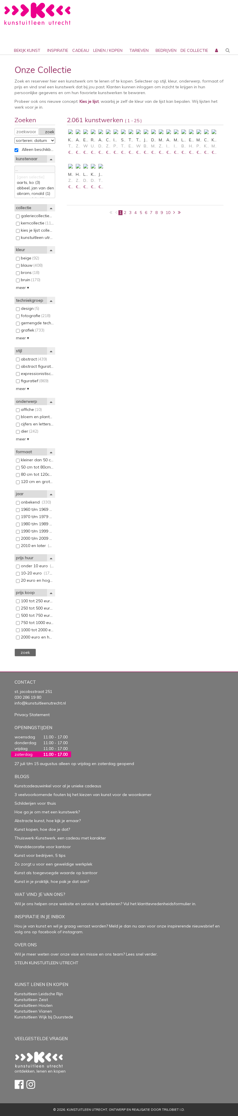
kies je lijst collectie (37, 230)
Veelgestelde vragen (41, 1038)
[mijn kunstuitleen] (216, 40)
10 (168, 212)
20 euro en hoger (37, 580)
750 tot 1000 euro (37, 622)
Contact (25, 682)
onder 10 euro (37, 565)
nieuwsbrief (202, 926)
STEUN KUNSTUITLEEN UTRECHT (46, 962)
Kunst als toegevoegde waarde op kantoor (56, 872)
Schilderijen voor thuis (35, 803)
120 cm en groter (37, 481)
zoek (49, 131)
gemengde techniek (37, 322)
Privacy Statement (32, 714)
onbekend (35, 502)
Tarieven (139, 50)
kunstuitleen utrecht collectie (37, 237)
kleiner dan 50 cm (37, 459)
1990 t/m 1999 (37, 531)
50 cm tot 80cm (37, 467)
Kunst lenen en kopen (41, 984)
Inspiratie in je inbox (40, 916)
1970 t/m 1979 (37, 516)
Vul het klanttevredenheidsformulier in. (159, 903)
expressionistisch (37, 373)
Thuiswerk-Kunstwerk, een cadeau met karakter (60, 838)
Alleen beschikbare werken (36, 149)
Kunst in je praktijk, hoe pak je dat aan (51, 881)
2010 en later (37, 545)
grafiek (32, 330)
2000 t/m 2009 (37, 538)
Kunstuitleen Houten (34, 1005)
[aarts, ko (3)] (34, 182)
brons (29, 272)
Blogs (22, 776)
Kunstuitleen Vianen (33, 1011)
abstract (33, 359)
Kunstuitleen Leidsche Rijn (39, 993)
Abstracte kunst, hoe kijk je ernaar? (48, 820)
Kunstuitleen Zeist (31, 999)
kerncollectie (37, 223)
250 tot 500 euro (37, 608)
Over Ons (26, 944)
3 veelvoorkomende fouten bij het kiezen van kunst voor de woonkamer (83, 794)
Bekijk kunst (27, 50)
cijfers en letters (37, 424)
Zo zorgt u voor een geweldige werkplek (53, 864)
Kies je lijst (89, 101)
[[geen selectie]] (34, 177)
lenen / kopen (107, 50)
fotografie (35, 315)
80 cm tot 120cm (37, 474)
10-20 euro (37, 573)
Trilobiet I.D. (173, 1110)
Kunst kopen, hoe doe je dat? (42, 829)
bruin (30, 279)
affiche (31, 409)
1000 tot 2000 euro (37, 629)
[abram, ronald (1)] (34, 193)
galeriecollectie (37, 215)
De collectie (194, 50)
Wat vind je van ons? (40, 894)
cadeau (80, 50)
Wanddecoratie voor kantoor (43, 846)
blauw (31, 265)
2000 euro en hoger (37, 637)
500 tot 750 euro (37, 615)
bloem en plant (37, 416)
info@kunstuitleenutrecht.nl (40, 703)
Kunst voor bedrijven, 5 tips (40, 855)
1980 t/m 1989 (37, 523)
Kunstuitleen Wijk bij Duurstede (44, 1017)
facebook (47, 931)
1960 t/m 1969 (37, 509)
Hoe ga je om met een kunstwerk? (47, 812)
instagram (72, 931)
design (29, 308)
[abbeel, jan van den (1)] (34, 188)
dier (29, 431)
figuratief (34, 380)
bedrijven (166, 50)
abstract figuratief (37, 366)
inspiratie (57, 50)
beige (29, 258)
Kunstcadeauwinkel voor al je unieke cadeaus (58, 785)
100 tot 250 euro (37, 600)
